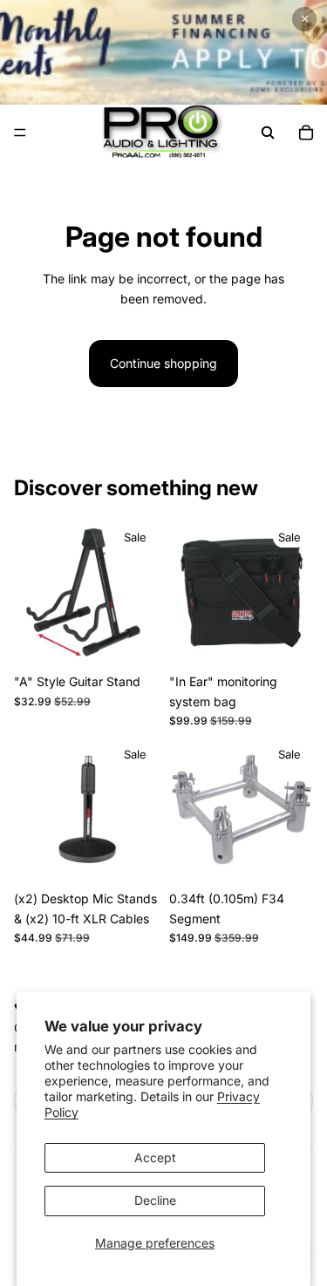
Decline (155, 1200)
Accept (155, 1157)
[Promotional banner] (163, 52)
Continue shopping (163, 363)
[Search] (268, 132)
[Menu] (20, 132)
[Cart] (306, 132)
